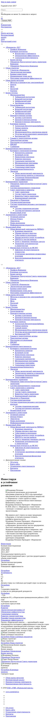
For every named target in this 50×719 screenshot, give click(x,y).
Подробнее (5, 560)
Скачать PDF (6, 20)
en (2, 18)
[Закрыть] (2, 12)
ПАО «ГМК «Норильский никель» (20, 688)
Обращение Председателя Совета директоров (19, 661)
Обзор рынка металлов (15, 678)
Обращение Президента (10, 657)
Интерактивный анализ (15, 680)
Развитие (4, 608)
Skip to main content (8, 2)
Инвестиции (6, 544)
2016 (3, 39)
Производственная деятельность (18, 682)
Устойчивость (6, 573)
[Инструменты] (2, 29)
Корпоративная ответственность (18, 684)
